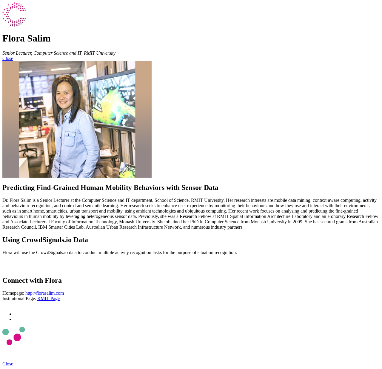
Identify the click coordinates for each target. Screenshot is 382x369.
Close (7, 58)
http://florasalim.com (44, 293)
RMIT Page (48, 298)
